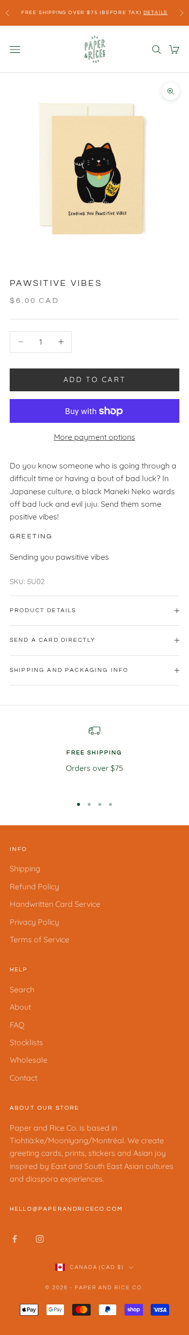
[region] (94, 756)
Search (22, 989)
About (20, 1007)
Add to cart (94, 379)
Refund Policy (34, 886)
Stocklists (26, 1042)
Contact (23, 1078)
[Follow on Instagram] (40, 1239)
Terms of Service (39, 939)
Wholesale (28, 1060)
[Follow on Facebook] (14, 1239)
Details (155, 12)
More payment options (94, 437)
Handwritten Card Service (55, 904)
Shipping (25, 868)
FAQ (17, 1025)
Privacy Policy (34, 922)
